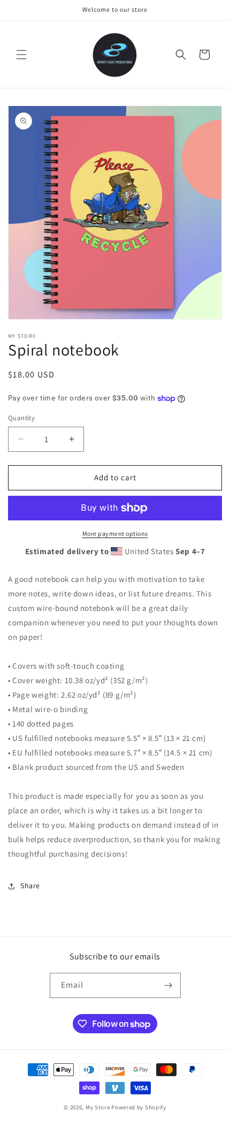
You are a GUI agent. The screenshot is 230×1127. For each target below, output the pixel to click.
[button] (21, 54)
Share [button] (30, 885)
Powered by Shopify (138, 1107)
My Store (98, 1107)
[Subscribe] (168, 985)
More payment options (115, 534)
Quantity (21, 417)
